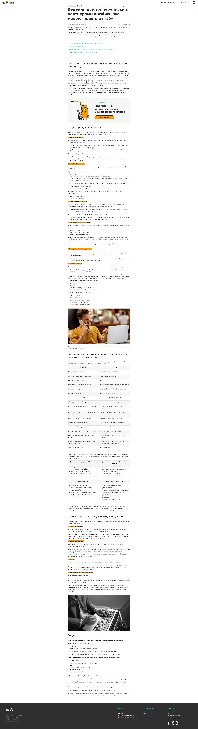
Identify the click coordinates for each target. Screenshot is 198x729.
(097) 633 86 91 (172, 713)
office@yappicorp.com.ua (175, 715)
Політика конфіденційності (126, 715)
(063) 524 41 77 (172, 711)
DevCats (15, 717)
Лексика (145, 713)
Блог (119, 711)
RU (194, 8)
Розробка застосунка (12, 719)
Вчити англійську (166, 2)
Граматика (146, 711)
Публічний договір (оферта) (126, 717)
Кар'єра (120, 713)
